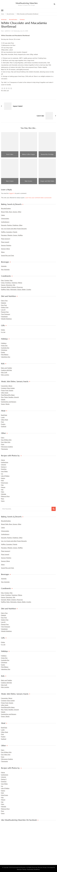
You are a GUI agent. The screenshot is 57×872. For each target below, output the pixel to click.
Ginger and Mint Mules (47, 181)
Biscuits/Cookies (13, 19)
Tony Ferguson (5, 314)
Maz (2, 485)
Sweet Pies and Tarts (7, 255)
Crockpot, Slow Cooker (8, 388)
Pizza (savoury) (5, 239)
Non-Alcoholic (5, 269)
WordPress (37, 869)
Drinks (3, 330)
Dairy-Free (4, 300)
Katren (3, 478)
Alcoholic (4, 266)
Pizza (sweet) (5, 242)
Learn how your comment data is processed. (38, 198)
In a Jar (3, 332)
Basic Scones (28, 181)
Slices (3, 252)
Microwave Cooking (7, 447)
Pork (2, 422)
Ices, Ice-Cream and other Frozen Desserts (14, 229)
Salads (3, 399)
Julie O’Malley (5, 476)
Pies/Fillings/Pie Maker (8, 395)
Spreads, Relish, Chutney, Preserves (12, 287)
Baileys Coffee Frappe (28, 154)
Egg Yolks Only (5, 442)
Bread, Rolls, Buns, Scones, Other (11, 212)
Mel (2, 490)
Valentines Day (5, 357)
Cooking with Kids (6, 370)
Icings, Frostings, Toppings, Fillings (11, 283)
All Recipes (4, 19)
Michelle (3, 494)
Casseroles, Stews (6, 386)
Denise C (4, 467)
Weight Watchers (6, 319)
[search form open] (54, 4)
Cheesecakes (5, 218)
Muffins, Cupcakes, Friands (9, 232)
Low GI (3, 310)
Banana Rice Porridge (47, 154)
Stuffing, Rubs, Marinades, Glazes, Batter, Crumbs (16, 289)
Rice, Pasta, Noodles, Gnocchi (10, 397)
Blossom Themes (21, 869)
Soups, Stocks (5, 404)
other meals (4, 393)
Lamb (3, 417)
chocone (3, 464)
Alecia (3, 460)
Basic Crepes (9, 181)
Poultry (3, 424)
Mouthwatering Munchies (27, 3)
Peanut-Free (5, 312)
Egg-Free (4, 305)
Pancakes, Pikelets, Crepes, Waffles (12, 235)
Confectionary (5, 222)
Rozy (2, 499)
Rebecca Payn (5, 496)
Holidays (3, 343)
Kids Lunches (5, 375)
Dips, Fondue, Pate (6, 280)
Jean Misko (4, 471)
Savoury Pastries (6, 245)
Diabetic (3, 303)
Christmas (22, 19)
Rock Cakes (9, 154)
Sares (3, 501)
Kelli (2, 480)
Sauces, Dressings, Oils (8, 285)
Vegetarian (4, 316)
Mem (2, 31)
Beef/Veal (4, 415)
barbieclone (4, 462)
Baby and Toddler (6, 368)
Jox (2, 474)
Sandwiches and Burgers (8, 402)
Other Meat (4, 420)
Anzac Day (4, 345)
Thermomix (4, 449)
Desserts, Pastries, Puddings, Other (11, 225)
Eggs (2, 444)
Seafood (3, 426)
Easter (3, 352)
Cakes (3, 215)
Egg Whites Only (6, 440)
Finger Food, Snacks (7, 390)
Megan (3, 487)
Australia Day (5, 348)
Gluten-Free (4, 307)
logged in (12, 193)
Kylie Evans (4, 483)
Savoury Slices (5, 249)
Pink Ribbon (4, 354)
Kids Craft (4, 372)
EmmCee (3, 469)
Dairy (2, 438)
